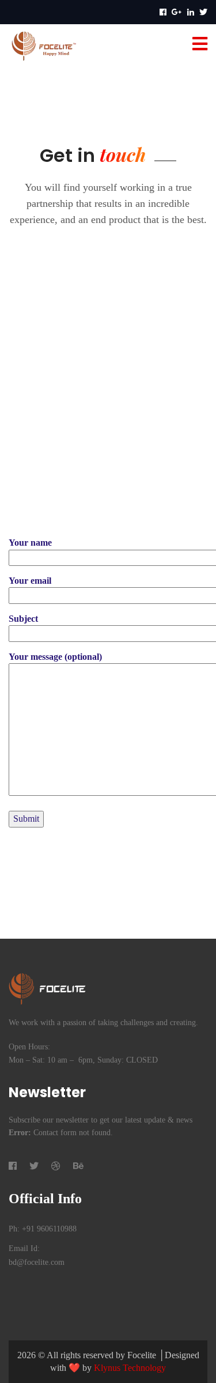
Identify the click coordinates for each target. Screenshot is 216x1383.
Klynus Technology (130, 1368)
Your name (30, 542)
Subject (23, 619)
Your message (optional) (55, 657)
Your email (30, 580)
